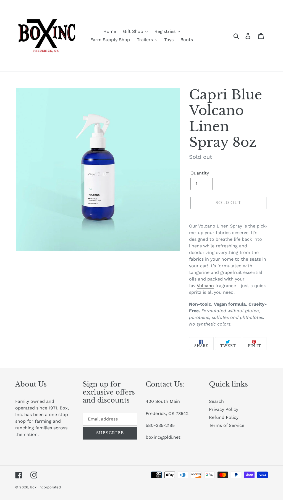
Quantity (199, 173)
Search (216, 401)
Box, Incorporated (45, 487)
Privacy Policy (223, 409)
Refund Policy (224, 417)
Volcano (205, 285)
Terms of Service (226, 425)
